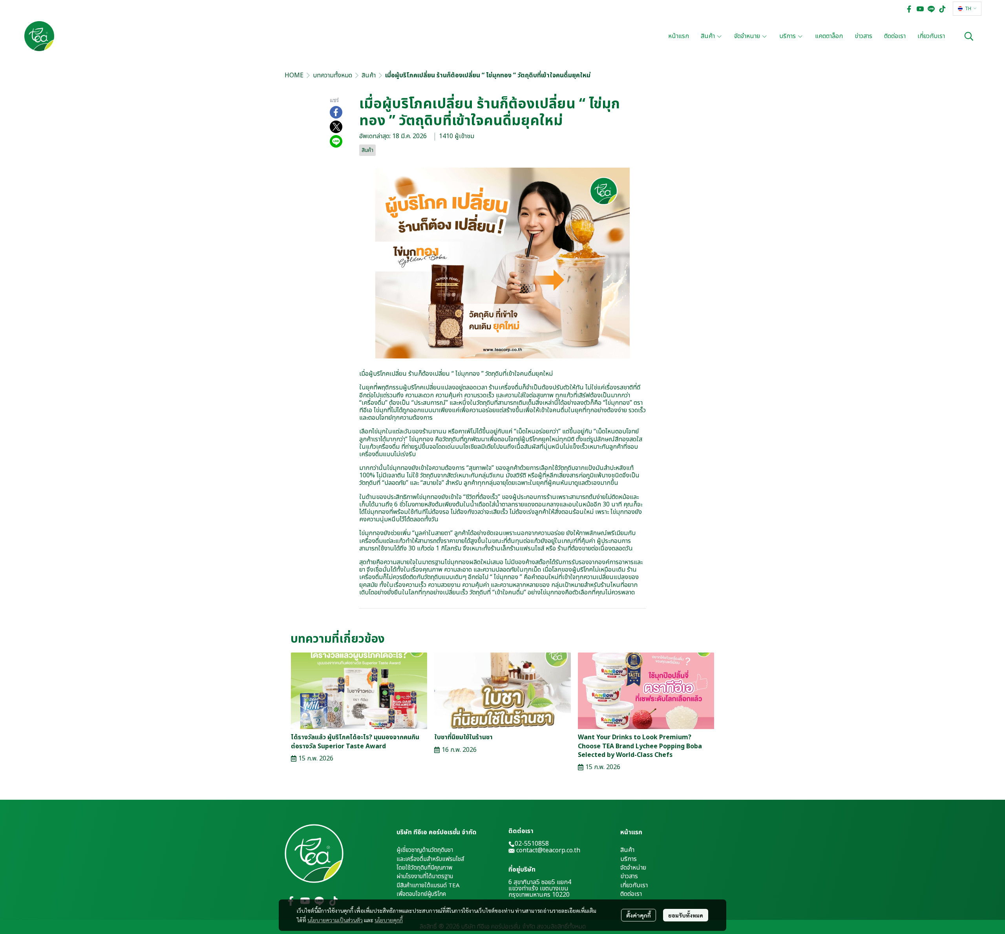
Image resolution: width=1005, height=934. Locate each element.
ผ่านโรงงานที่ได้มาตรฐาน (425, 876)
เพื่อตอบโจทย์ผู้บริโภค (421, 894)
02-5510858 (532, 843)
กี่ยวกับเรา (635, 885)
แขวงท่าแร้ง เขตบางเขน (538, 888)
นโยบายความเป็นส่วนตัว (335, 919)
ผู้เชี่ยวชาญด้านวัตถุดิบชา (425, 850)
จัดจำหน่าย (633, 867)
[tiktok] (942, 9)
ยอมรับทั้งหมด (685, 915)
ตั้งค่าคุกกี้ (638, 915)
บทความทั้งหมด (332, 75)
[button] (967, 9)
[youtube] (920, 9)
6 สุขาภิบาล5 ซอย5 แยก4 (539, 882)
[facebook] (909, 9)
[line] (931, 9)
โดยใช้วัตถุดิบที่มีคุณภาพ (424, 867)
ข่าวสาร (629, 876)
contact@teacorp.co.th (548, 850)
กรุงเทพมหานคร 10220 (539, 894)
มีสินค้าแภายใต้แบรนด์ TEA (428, 885)
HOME (294, 75)
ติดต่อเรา (631, 894)
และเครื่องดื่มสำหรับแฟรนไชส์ (430, 859)
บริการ (628, 859)
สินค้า (369, 75)
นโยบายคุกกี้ (389, 919)
